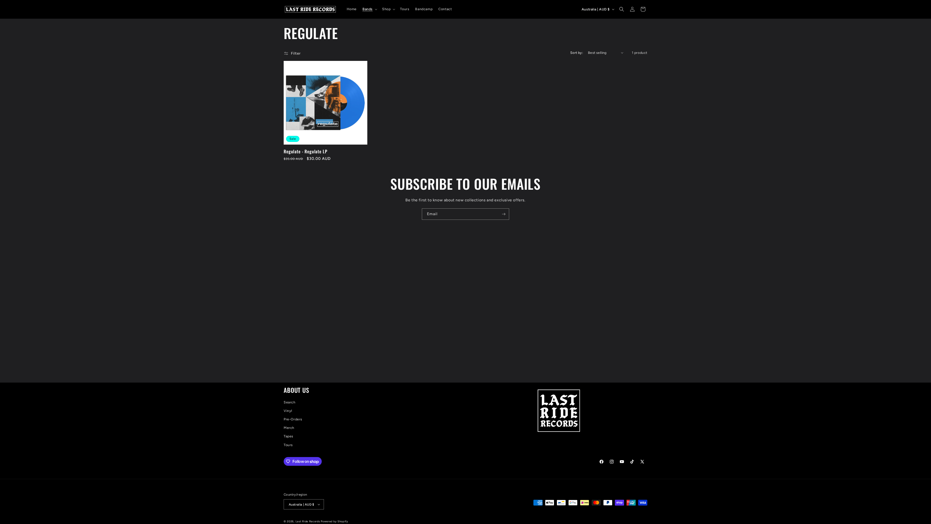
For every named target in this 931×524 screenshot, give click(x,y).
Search (290, 402)
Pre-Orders (293, 419)
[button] (369, 9)
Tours (288, 445)
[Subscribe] (503, 214)
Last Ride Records (308, 521)
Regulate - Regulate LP (305, 151)
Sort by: (576, 53)
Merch (289, 428)
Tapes (288, 436)
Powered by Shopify (334, 521)
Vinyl (288, 411)
